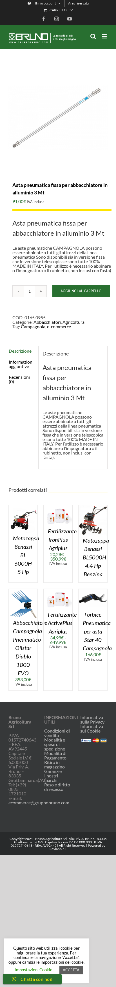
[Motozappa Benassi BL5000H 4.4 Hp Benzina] (93, 507)
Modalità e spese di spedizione (54, 744)
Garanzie (53, 771)
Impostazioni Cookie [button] (33, 969)
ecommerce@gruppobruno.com (38, 802)
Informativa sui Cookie (91, 728)
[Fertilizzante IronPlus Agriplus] (58, 507)
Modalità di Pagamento (55, 755)
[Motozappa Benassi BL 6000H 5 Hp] (23, 507)
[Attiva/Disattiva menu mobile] (105, 36)
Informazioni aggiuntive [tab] (21, 364)
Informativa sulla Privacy (92, 719)
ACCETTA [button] (71, 970)
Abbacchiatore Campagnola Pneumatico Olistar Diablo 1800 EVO (30, 647)
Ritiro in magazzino (54, 764)
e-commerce (59, 326)
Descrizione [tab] (20, 351)
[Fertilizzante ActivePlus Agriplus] (58, 591)
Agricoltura (73, 322)
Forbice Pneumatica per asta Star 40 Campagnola (97, 631)
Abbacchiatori (47, 322)
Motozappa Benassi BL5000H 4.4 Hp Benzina (96, 557)
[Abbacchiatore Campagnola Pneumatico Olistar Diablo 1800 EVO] (23, 591)
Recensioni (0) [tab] (19, 379)
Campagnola (33, 326)
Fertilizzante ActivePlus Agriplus (62, 623)
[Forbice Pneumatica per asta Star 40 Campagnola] (93, 591)
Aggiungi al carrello (81, 290)
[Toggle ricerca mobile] (93, 36)
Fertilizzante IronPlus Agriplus (62, 539)
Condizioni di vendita (57, 733)
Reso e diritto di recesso (57, 786)
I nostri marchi (51, 777)
